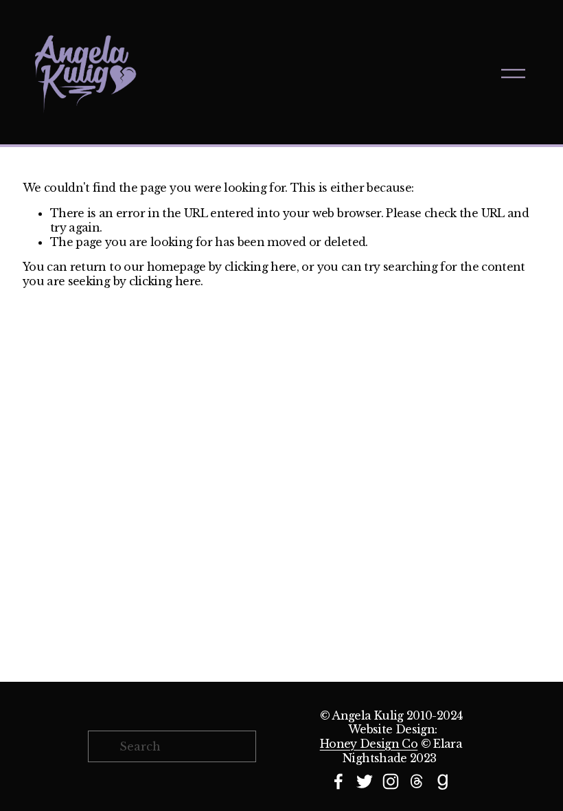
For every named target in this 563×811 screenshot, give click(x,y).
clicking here (261, 267)
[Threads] (417, 781)
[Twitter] (364, 781)
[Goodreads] (443, 781)
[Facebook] (338, 781)
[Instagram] (390, 781)
